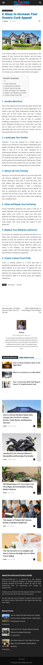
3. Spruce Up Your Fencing (11, 88)
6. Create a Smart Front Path (12, 95)
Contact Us (21, 659)
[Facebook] (4, 26)
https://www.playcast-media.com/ (21, 335)
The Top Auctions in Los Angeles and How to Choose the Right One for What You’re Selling (19, 553)
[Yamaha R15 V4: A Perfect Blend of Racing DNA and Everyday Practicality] (21, 447)
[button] (3, 2)
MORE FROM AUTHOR (26, 357)
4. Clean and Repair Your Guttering (14, 90)
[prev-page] (3, 391)
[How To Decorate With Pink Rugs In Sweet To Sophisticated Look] (7, 384)
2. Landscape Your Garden (12, 86)
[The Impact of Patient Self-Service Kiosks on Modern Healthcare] (21, 514)
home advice (11, 284)
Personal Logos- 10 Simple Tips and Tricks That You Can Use (11, 310)
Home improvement (12, 7)
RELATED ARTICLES (10, 357)
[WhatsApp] (18, 26)
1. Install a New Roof (9, 84)
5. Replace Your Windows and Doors (14, 93)
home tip (19, 284)
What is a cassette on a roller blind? (26, 372)
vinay (4, 526)
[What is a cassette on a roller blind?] (7, 374)
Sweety (6, 21)
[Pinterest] (13, 26)
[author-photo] (21, 329)
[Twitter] (9, 26)
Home (3, 7)
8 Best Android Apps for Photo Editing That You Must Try (31, 310)
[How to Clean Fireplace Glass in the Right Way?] (7, 365)
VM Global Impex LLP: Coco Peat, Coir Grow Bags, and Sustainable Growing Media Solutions (18, 486)
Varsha (5, 426)
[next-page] (6, 391)
